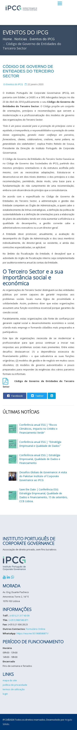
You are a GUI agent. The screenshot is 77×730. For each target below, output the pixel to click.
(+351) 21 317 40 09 (19, 615)
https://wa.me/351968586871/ (33, 633)
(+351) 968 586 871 (18, 620)
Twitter (39, 396)
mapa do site (10, 680)
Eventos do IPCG (14, 84)
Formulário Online (35, 629)
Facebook (17, 396)
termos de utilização (14, 689)
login (5, 693)
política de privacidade (15, 684)
